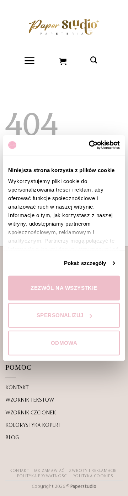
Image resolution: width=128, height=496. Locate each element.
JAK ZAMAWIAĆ (49, 471)
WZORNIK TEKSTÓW (29, 400)
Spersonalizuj (60, 315)
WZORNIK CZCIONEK (30, 413)
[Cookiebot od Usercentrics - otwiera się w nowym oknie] (90, 145)
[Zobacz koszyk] (63, 61)
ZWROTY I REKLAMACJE (93, 471)
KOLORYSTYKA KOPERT (33, 425)
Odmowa (64, 343)
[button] (29, 60)
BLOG (12, 438)
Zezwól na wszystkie (64, 288)
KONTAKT (16, 388)
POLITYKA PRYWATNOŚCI (42, 476)
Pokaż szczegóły (85, 263)
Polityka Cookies (93, 476)
